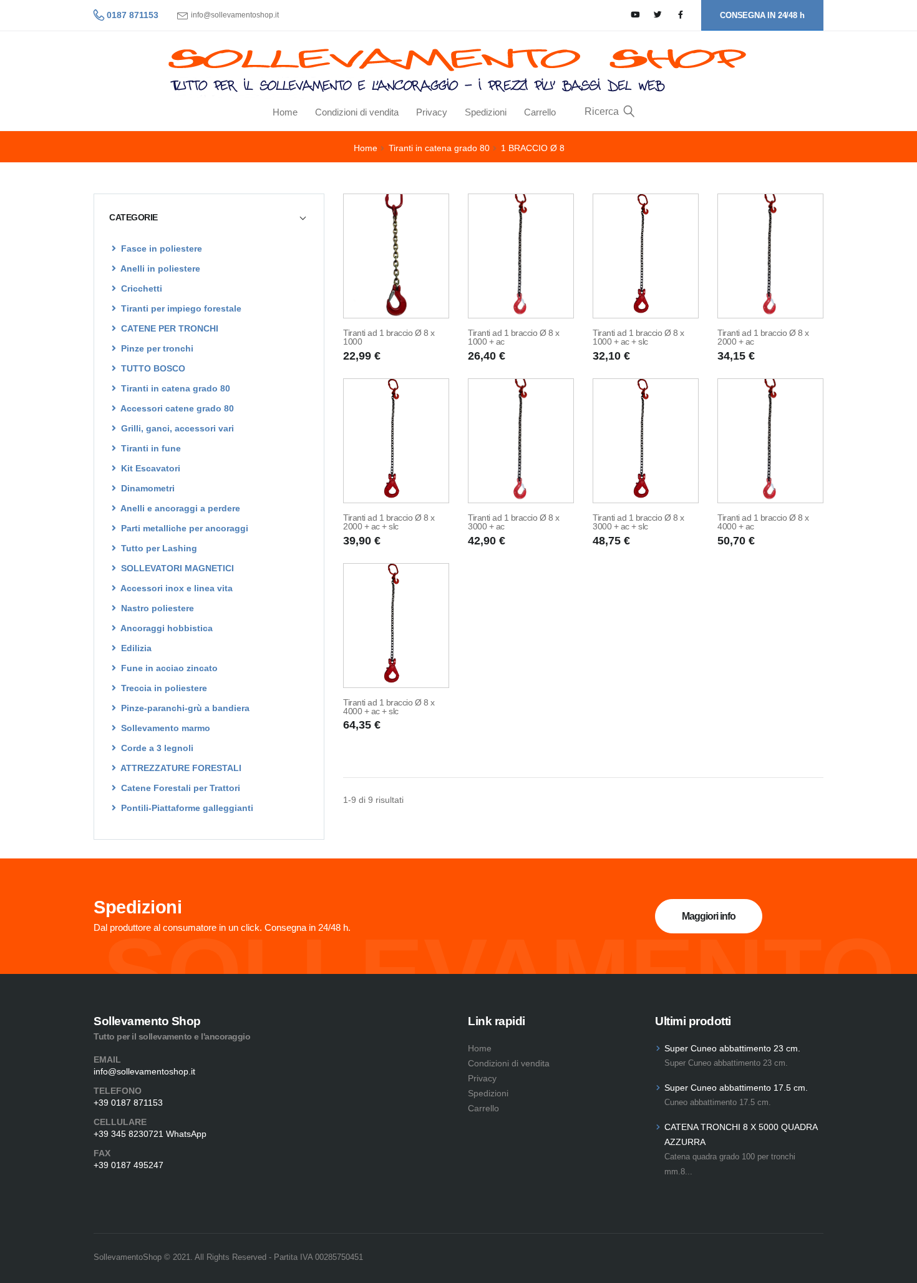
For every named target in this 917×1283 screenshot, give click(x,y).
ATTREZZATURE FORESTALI (180, 768)
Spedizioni (486, 112)
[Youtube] (635, 15)
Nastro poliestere (156, 608)
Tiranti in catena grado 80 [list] (174, 388)
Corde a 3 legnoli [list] (156, 748)
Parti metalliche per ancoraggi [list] (183, 528)
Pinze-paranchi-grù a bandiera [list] (184, 708)
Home (285, 112)
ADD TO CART (396, 301)
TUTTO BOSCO (152, 368)
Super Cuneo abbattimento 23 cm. (732, 1048)
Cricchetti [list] (140, 288)
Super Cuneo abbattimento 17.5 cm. (736, 1088)
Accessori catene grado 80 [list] (176, 408)
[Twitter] (657, 15)
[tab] (209, 217)
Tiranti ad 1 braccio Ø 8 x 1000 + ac (513, 337)
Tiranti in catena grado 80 (439, 148)
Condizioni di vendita (357, 112)
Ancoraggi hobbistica (166, 628)
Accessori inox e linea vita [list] (176, 588)
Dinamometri (147, 488)
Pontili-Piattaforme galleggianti (186, 808)
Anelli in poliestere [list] (159, 268)
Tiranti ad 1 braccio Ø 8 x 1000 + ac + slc (638, 337)
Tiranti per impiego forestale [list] (180, 308)
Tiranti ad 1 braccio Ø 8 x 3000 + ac (513, 522)
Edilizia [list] (135, 648)
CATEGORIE (133, 217)
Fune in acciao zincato (168, 668)
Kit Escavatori (149, 468)
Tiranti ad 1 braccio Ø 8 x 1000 (388, 337)
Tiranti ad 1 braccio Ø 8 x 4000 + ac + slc (388, 706)
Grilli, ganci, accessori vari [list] (176, 428)
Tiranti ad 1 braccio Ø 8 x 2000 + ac (762, 337)
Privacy (431, 112)
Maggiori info (708, 916)
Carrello (540, 112)
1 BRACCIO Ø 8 (533, 148)
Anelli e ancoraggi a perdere (179, 508)
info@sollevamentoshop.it (235, 15)
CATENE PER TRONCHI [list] (168, 328)
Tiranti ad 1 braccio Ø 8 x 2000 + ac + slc (388, 522)
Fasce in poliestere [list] (160, 248)
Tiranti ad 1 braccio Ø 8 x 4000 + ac (762, 522)
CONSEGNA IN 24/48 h (762, 15)
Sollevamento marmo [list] (164, 728)
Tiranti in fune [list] (150, 448)
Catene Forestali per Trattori (179, 788)
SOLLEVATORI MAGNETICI (176, 568)
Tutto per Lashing (158, 548)
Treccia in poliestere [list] (163, 688)
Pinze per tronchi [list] (156, 348)
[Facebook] (681, 15)
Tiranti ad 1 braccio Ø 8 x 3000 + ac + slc (638, 522)
